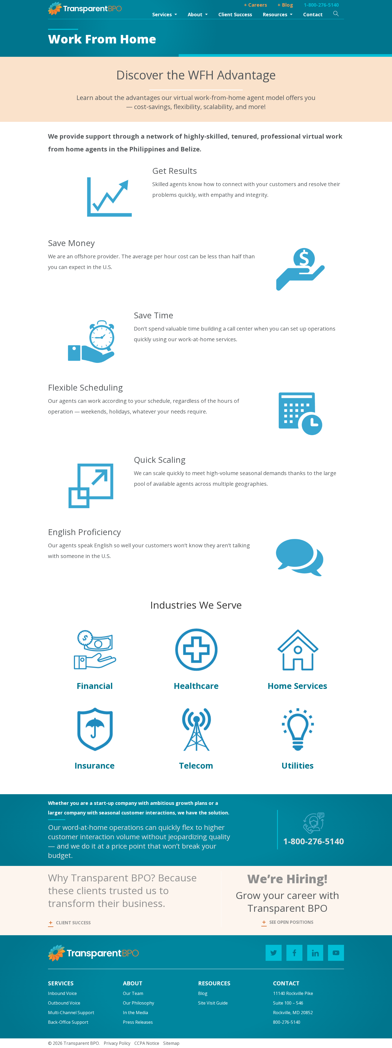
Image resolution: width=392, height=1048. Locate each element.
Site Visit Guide (213, 1003)
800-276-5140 (286, 1022)
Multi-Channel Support (71, 1012)
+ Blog (285, 5)
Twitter (274, 953)
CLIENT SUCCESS (73, 923)
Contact (313, 14)
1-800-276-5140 (321, 5)
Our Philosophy (138, 1003)
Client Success (235, 14)
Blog (202, 993)
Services (162, 14)
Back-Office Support (68, 1022)
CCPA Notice (146, 1043)
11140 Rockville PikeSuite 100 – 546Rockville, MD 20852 (293, 1002)
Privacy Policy (117, 1043)
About (195, 14)
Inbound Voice (62, 993)
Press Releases (138, 1022)
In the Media (135, 1012)
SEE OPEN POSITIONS (291, 922)
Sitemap (171, 1043)
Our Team (133, 993)
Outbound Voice (64, 1003)
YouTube (336, 953)
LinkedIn (315, 953)
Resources (275, 14)
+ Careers (255, 5)
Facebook (294, 953)
